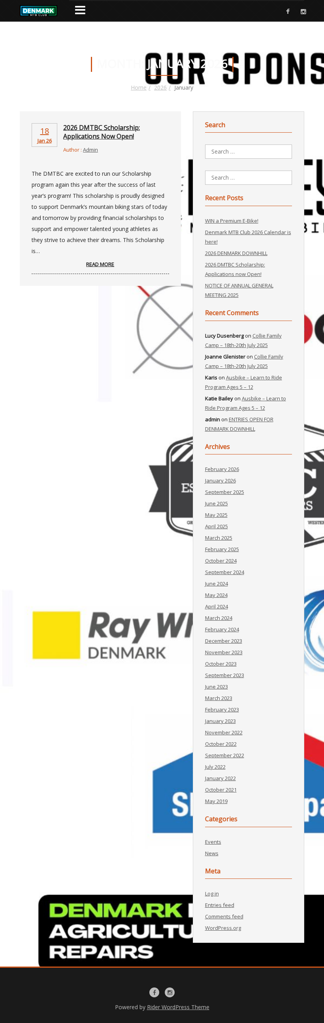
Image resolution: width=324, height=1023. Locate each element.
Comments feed (224, 916)
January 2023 (220, 721)
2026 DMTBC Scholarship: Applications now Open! (101, 132)
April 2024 (216, 606)
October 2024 (221, 560)
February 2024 (222, 629)
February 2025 (222, 549)
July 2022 (215, 766)
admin (90, 149)
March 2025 (218, 537)
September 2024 (224, 572)
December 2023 (223, 640)
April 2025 (216, 526)
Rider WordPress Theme (178, 1007)
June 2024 (216, 583)
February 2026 (222, 469)
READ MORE (100, 264)
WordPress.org (223, 927)
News (212, 853)
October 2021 (221, 789)
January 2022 (220, 778)
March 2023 (218, 698)
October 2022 (221, 743)
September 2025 (224, 492)
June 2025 (216, 503)
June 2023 (216, 686)
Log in (212, 893)
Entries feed (219, 904)
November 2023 (224, 652)
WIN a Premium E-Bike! (231, 220)
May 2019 (216, 801)
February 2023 (222, 709)
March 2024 (218, 617)
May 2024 (216, 595)
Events (213, 841)
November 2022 (224, 732)
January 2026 (220, 480)
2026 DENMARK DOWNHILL (236, 253)
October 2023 (221, 663)
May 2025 (216, 514)
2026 (160, 87)
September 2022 (224, 755)
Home (139, 87)
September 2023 (224, 675)
